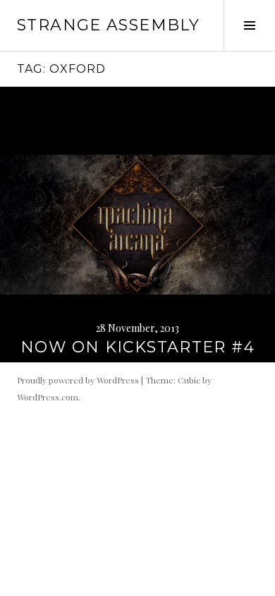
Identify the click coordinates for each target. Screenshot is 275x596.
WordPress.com (47, 397)
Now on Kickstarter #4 (137, 347)
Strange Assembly (108, 25)
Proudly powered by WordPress (78, 380)
